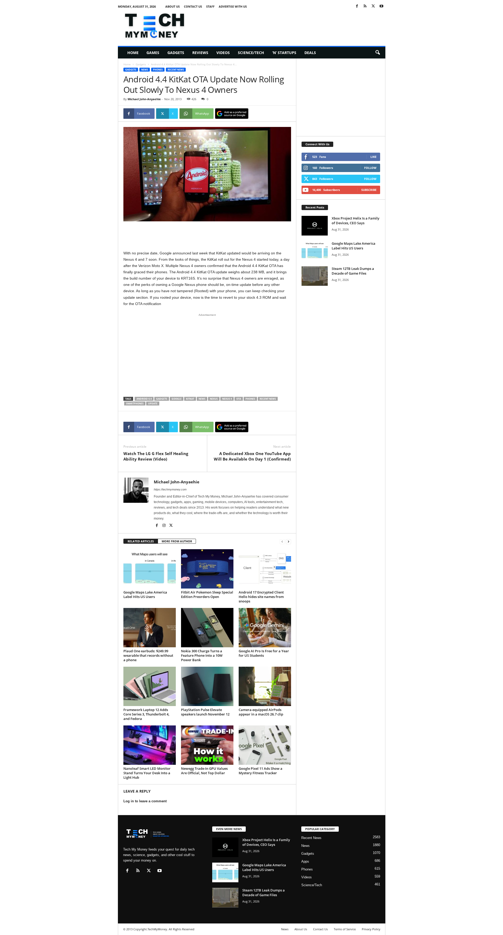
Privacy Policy (371, 929)
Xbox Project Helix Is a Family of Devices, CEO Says (355, 220)
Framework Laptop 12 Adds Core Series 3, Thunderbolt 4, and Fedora (146, 714)
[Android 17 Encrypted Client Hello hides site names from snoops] (265, 569)
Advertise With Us (233, 6)
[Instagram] (164, 526)
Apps (305, 861)
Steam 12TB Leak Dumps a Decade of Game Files (353, 271)
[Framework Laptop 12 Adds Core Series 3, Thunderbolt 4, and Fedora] (149, 686)
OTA (238, 398)
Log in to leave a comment (145, 801)
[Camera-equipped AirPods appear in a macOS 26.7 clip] (265, 686)
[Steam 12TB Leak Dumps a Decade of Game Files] (315, 276)
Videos (223, 52)
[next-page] (288, 541)
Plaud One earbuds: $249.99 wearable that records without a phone (148, 655)
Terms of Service (345, 929)
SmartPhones (135, 403)
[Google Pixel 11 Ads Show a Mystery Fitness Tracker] (265, 745)
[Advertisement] (290, 24)
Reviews (200, 52)
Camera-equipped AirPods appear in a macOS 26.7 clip (261, 712)
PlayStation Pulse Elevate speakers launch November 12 (205, 712)
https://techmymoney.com (170, 489)
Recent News (176, 69)
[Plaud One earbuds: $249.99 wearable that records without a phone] (149, 627)
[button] (377, 52)
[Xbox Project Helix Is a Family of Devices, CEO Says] (315, 226)
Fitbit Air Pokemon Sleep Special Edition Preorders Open (207, 594)
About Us (172, 6)
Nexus (214, 398)
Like (373, 157)
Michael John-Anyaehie (144, 99)
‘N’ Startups (284, 52)
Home (133, 52)
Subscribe (368, 190)
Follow (370, 168)
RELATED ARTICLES (141, 541)
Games (152, 52)
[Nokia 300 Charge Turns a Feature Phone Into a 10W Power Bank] (207, 627)
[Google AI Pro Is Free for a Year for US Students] (265, 627)
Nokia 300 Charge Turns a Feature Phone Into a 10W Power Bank (201, 655)
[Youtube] (381, 6)
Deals (310, 52)
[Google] (231, 113)
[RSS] (365, 6)
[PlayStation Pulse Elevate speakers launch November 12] (207, 686)
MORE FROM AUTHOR (177, 541)
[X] (373, 6)
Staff (210, 6)
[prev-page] (282, 541)
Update (152, 403)
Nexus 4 (227, 398)
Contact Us (193, 6)
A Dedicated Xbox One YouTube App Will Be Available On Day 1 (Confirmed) (252, 456)
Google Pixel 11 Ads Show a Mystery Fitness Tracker (260, 770)
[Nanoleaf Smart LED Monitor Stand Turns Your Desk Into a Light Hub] (149, 745)
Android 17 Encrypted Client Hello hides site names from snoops (261, 596)
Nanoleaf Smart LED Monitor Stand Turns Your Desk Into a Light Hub (147, 773)
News (144, 69)
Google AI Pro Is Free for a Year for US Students (264, 653)
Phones (158, 69)
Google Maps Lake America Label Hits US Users (145, 594)
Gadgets (175, 52)
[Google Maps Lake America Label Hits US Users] (149, 569)
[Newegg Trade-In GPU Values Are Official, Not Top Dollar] (207, 745)
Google (177, 398)
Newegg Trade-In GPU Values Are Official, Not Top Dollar (204, 770)
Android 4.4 (144, 398)
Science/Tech (251, 52)
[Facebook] (357, 6)
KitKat (190, 398)
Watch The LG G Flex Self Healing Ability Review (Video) (155, 456)
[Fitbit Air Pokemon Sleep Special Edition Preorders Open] (207, 569)
